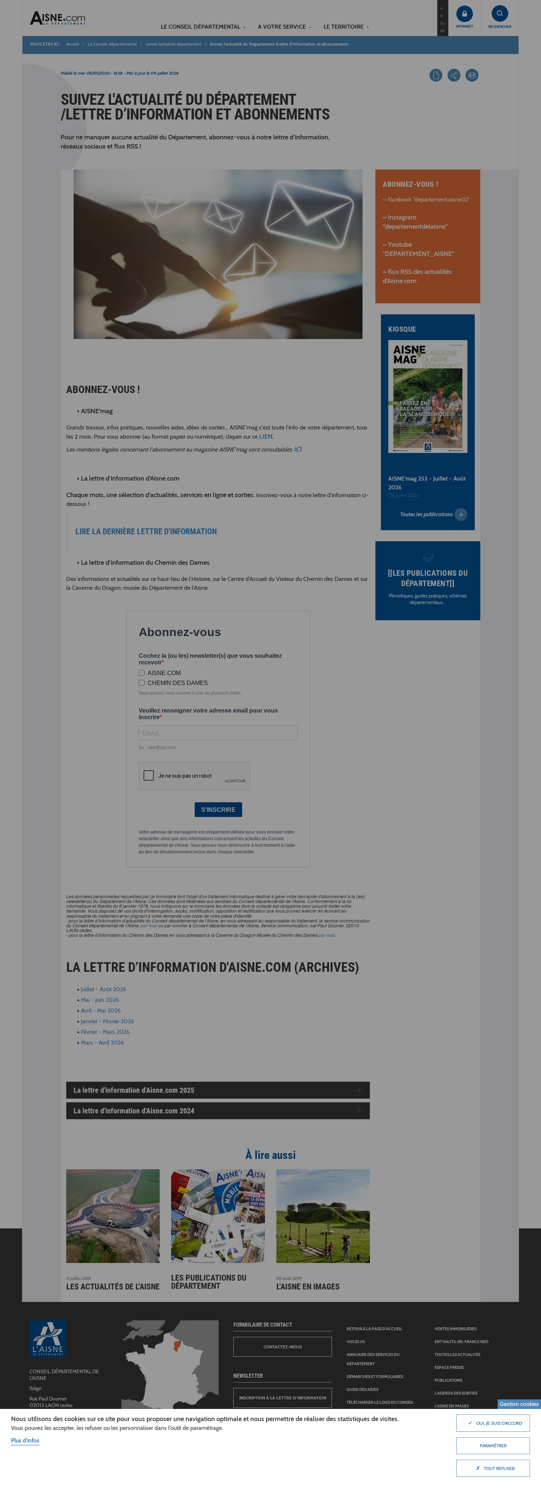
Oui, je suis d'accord (495, 1423)
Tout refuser (495, 1468)
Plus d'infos (25, 1440)
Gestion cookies (519, 1403)
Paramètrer (493, 1445)
